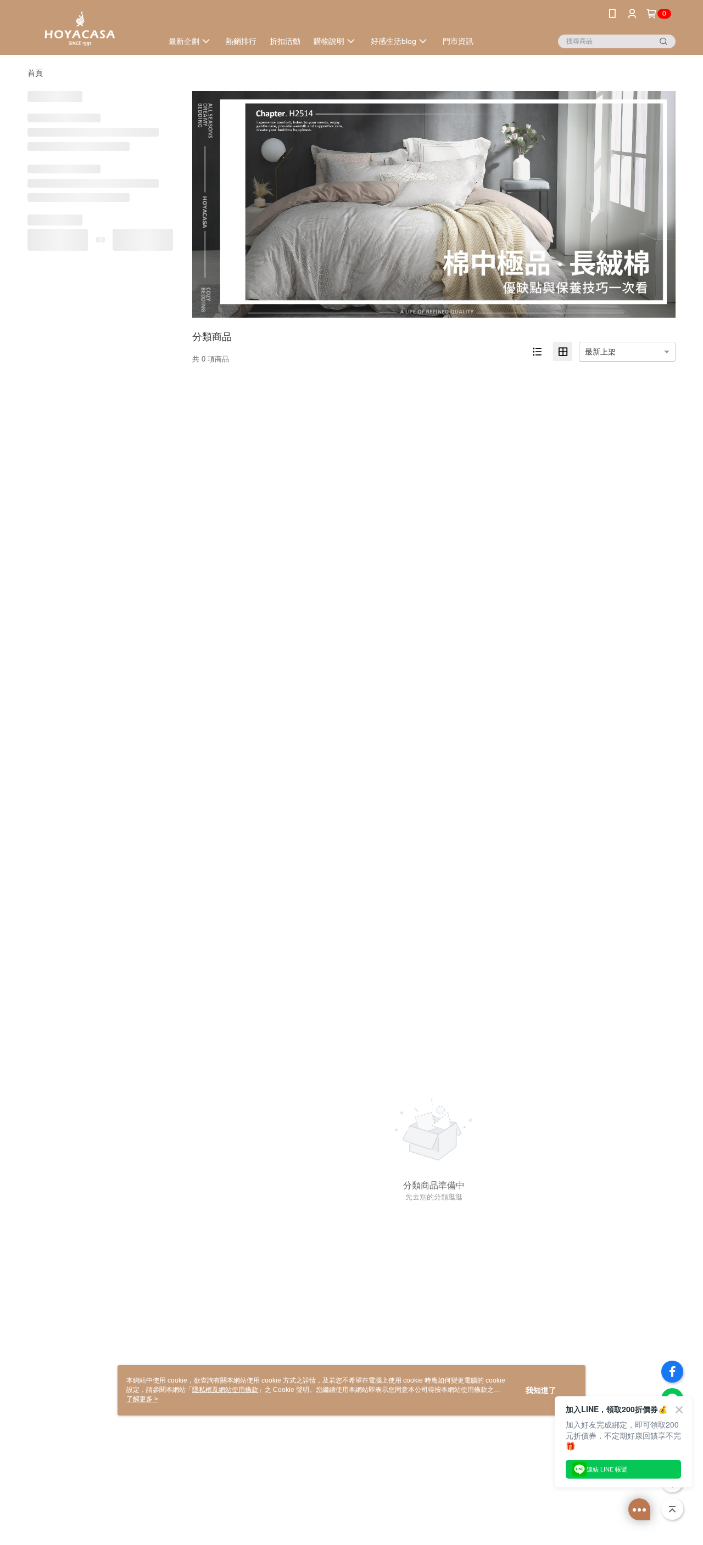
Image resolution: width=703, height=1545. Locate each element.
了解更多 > (142, 1399)
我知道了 (541, 1390)
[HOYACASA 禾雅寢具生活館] (88, 29)
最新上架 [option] (600, 351)
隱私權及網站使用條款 (225, 1390)
